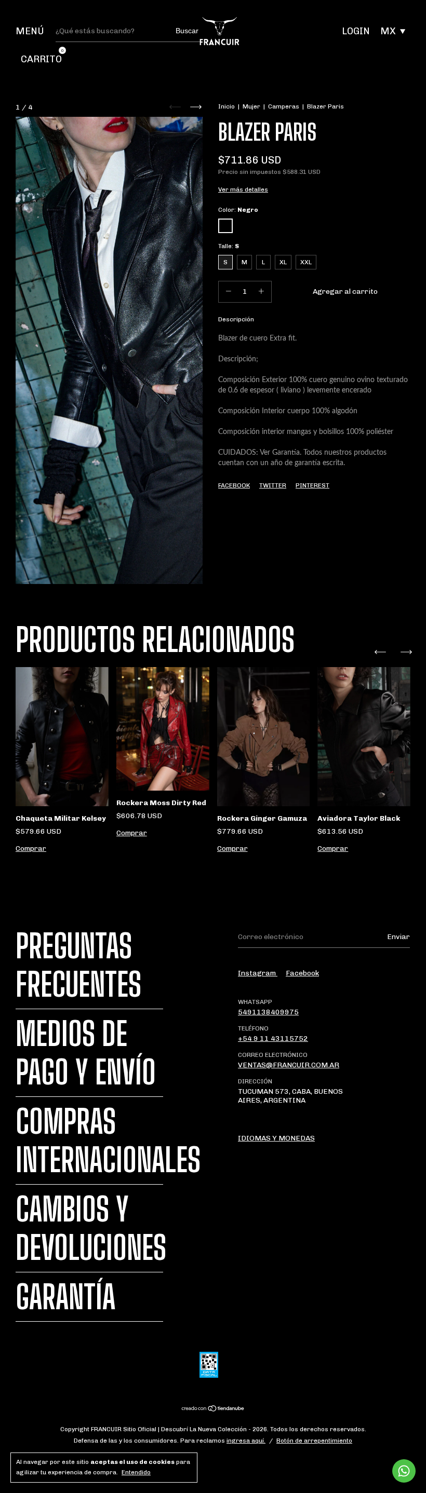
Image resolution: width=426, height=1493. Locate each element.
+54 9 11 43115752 (273, 1038)
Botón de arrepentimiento (314, 1440)
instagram (257, 973)
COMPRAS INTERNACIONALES (108, 1140)
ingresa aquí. (246, 1440)
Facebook (234, 485)
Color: (238, 209)
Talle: (228, 246)
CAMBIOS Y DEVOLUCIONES (91, 1228)
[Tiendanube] (213, 1409)
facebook (302, 973)
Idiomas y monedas (276, 1138)
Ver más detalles (243, 189)
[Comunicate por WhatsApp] (404, 1471)
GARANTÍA (65, 1297)
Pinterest (312, 485)
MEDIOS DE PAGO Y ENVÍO (86, 1052)
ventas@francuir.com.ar (288, 1065)
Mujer (251, 106)
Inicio (226, 106)
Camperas (283, 106)
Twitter (272, 485)
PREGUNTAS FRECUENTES (78, 965)
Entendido (136, 1472)
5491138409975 (268, 1012)
